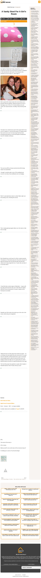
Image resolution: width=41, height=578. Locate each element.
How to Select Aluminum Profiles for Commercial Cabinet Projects (34, 221)
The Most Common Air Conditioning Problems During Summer (34, 296)
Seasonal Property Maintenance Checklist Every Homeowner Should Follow (35, 217)
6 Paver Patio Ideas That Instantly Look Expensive (34, 126)
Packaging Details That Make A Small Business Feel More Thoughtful (35, 231)
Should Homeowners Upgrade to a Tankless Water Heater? (34, 44)
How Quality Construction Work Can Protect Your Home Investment (35, 318)
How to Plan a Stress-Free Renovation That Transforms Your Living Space (35, 41)
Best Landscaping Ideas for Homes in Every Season (35, 140)
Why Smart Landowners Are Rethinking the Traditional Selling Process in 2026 (35, 234)
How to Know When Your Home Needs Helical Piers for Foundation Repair (35, 252)
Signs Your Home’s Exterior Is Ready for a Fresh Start (34, 225)
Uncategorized (17, 7)
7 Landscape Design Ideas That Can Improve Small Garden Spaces (35, 299)
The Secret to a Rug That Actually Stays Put (35, 13)
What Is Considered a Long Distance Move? (34, 263)
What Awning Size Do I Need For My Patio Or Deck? (34, 185)
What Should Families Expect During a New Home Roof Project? (34, 326)
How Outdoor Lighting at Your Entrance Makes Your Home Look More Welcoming (35, 179)
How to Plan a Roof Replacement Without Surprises (34, 34)
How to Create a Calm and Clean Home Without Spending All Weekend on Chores (34, 149)
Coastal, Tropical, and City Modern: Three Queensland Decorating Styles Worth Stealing (35, 322)
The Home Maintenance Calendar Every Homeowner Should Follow (35, 248)
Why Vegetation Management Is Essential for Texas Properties (34, 79)
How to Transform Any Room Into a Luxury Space (34, 245)
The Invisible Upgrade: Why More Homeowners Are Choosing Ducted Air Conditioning (35, 238)
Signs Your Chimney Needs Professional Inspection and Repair (34, 16)
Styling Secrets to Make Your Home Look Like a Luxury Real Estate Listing (35, 213)
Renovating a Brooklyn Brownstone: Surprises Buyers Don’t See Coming (35, 58)
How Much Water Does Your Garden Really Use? (35, 11)
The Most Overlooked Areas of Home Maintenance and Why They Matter (34, 256)
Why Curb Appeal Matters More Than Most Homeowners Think (34, 293)
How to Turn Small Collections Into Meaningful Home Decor (35, 158)
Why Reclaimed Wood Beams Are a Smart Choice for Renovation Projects (34, 93)
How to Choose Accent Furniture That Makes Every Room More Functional (35, 130)
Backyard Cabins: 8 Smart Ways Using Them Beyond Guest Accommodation (34, 97)
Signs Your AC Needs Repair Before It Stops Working (34, 54)
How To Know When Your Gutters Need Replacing (34, 152)
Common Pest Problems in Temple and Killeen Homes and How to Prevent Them (35, 189)
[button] (39, 2)
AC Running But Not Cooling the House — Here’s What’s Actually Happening (34, 286)
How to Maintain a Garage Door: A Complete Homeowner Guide (34, 260)
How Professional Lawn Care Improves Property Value (35, 143)
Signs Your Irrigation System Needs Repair (34, 146)
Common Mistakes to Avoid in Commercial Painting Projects (34, 90)
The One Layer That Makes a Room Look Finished (34, 334)
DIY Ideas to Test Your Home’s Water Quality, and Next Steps (34, 331)
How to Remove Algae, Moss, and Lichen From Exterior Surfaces (35, 306)
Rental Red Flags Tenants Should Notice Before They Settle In (35, 196)
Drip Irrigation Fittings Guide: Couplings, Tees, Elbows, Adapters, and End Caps (35, 115)
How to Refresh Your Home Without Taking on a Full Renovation (34, 165)
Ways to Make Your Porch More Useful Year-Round (34, 70)
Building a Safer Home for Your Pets (34, 328)
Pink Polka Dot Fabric (5, 400)
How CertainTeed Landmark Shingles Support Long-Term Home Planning (34, 175)
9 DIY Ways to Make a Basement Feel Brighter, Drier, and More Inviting (35, 47)
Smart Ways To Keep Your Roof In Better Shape (34, 155)
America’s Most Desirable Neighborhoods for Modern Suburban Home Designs (35, 270)
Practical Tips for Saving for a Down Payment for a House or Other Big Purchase (35, 193)
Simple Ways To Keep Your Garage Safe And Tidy (34, 168)
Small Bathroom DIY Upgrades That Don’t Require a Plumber (34, 37)
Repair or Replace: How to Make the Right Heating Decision (34, 210)
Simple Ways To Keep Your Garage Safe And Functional (34, 182)
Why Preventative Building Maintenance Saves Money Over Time (35, 137)
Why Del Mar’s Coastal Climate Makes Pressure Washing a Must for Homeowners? (35, 303)
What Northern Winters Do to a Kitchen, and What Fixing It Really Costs (35, 107)
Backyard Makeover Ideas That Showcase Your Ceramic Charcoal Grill (35, 203)
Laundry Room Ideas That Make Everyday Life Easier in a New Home (34, 51)
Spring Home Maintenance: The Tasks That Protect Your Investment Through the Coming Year (34, 313)
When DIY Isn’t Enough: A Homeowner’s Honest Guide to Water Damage (35, 207)
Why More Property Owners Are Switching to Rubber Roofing (34, 61)
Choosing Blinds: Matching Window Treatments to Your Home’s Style (34, 133)
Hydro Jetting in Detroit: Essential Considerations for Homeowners (35, 348)
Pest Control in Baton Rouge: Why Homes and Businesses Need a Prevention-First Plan (35, 337)
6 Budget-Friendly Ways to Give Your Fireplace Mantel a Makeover (35, 76)
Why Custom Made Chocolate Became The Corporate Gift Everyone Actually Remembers (35, 123)
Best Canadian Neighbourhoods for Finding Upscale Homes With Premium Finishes (35, 274)
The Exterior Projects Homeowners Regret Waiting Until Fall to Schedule (34, 119)
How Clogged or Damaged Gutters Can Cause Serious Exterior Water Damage (34, 344)
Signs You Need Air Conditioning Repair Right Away (34, 289)
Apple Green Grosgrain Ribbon (7, 403)
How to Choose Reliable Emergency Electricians (35, 19)
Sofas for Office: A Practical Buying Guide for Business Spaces (34, 101)
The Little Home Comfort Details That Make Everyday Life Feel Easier (35, 278)
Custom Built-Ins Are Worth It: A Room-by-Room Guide (34, 104)
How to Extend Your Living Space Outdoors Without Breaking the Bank (34, 86)
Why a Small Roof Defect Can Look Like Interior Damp (34, 31)
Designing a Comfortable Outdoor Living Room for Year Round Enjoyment (34, 162)
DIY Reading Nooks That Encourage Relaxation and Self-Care (35, 309)
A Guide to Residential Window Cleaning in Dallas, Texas (34, 28)
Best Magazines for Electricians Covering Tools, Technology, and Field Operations (34, 200)
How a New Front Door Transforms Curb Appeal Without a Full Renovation (34, 25)
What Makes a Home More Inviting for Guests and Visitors (35, 266)
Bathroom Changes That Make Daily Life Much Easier (34, 228)
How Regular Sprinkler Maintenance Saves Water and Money (34, 83)
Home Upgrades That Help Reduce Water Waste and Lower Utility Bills (35, 111)
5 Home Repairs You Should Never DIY (34, 73)
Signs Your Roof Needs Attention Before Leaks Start (35, 67)
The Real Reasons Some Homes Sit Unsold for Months (35, 171)
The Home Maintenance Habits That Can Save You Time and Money (35, 242)
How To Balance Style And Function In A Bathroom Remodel (34, 64)
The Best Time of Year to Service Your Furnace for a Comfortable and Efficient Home (35, 282)
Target (17, 409)
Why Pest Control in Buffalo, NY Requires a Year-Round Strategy (34, 341)
